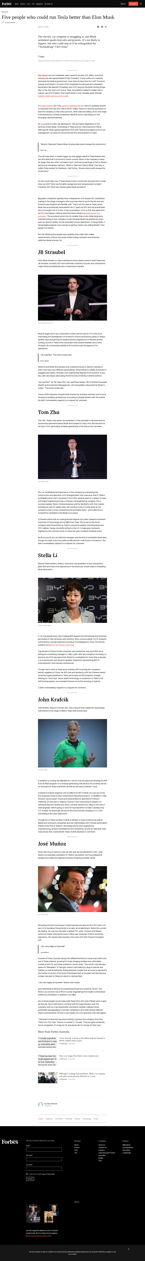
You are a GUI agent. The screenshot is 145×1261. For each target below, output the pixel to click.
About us (101, 1145)
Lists (28, 4)
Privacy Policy (51, 1174)
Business (49, 1119)
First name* (29, 1155)
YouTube (92, 1206)
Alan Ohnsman (11, 22)
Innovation (126, 1150)
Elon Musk (59, 1119)
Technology (86, 1119)
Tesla (43, 124)
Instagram (84, 1206)
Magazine (39, 4)
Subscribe (133, 4)
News (17, 4)
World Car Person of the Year (61, 645)
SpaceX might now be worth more (53, 96)
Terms (43, 1174)
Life (33, 4)
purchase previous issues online (39, 1236)
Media (100, 1158)
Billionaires (126, 1145)
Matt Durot (64, 1059)
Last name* (29, 1164)
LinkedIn (79, 1206)
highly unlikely (47, 106)
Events (22, 4)
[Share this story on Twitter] (106, 27)
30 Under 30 (48, 4)
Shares (77, 1119)
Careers (101, 1150)
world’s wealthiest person (73, 106)
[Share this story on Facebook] (98, 27)
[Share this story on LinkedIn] (102, 27)
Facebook (75, 1206)
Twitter (88, 1206)
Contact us (102, 1147)
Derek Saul (64, 1043)
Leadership (126, 1153)
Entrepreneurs (127, 1147)
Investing (68, 1119)
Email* (28, 1145)
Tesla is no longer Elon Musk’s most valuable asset (79, 1056)
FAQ (100, 1161)
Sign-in (123, 4)
